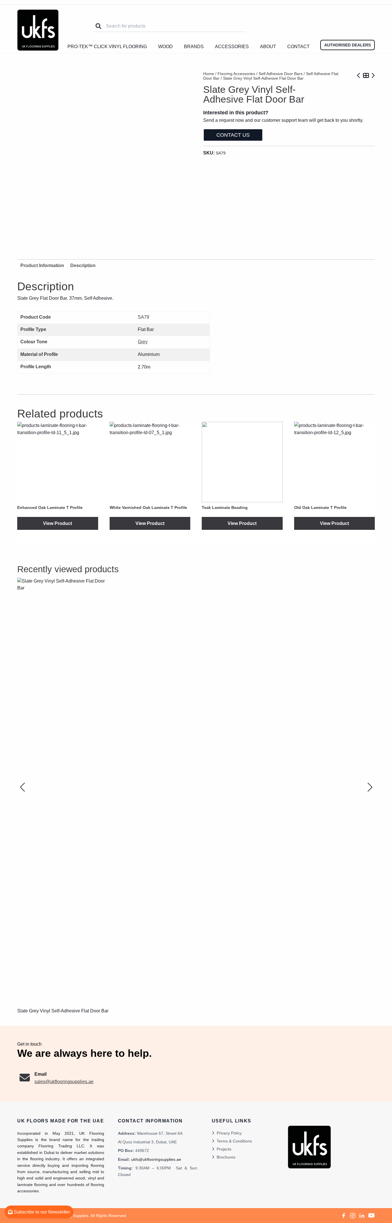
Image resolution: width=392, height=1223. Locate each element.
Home (208, 73)
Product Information (42, 265)
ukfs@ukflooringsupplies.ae (156, 1159)
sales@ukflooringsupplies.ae (64, 1081)
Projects (224, 1149)
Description (83, 265)
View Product (57, 523)
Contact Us (233, 135)
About (268, 46)
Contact (298, 46)
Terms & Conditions (234, 1141)
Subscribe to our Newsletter (41, 1212)
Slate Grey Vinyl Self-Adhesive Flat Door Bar (62, 1010)
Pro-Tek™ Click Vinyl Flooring (107, 46)
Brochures (226, 1157)
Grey (143, 341)
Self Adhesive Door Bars (280, 73)
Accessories (232, 46)
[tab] (83, 265)
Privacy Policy (229, 1133)
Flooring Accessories (236, 73)
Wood (165, 46)
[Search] (98, 26)
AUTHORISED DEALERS (347, 45)
